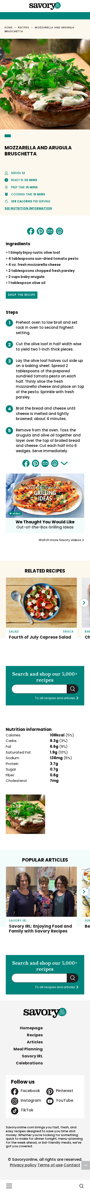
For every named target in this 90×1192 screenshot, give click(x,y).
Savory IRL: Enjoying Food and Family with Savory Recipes (40, 928)
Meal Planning (28, 1049)
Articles (35, 1042)
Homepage (31, 1028)
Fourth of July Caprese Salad (40, 637)
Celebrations (29, 1063)
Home (8, 27)
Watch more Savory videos (60, 540)
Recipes (24, 27)
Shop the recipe (21, 295)
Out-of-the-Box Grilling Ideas (45, 527)
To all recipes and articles (55, 698)
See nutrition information (28, 208)
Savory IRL (32, 1056)
